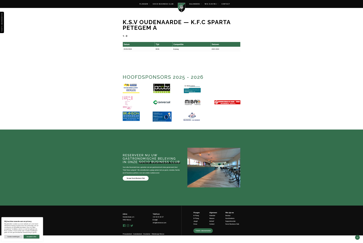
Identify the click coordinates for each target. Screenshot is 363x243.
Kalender (212, 215)
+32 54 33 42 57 (158, 217)
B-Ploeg (196, 218)
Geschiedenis (229, 218)
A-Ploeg (196, 215)
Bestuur (227, 215)
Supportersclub (230, 221)
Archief (211, 221)
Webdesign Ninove (158, 234)
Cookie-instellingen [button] (13, 236)
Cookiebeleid (137, 234)
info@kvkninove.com (159, 223)
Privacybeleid (127, 234)
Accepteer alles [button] (31, 236)
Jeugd (195, 221)
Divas (195, 224)
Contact (211, 224)
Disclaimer (146, 234)
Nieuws (211, 218)
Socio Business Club (232, 224)
